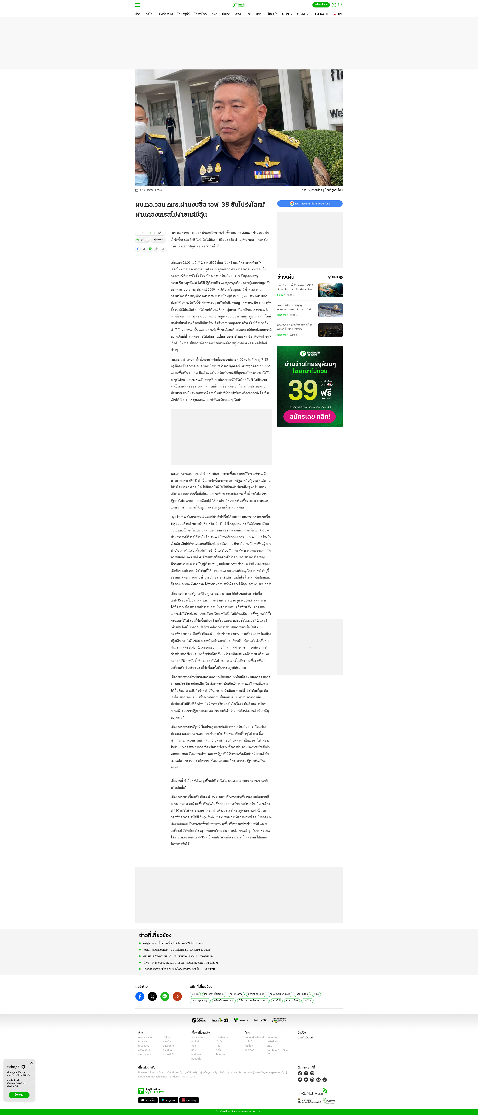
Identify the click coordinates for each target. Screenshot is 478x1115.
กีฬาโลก (249, 1046)
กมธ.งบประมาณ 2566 (280, 994)
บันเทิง (219, 1041)
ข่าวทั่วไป (307, 1000)
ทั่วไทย (166, 1037)
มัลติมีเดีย (196, 1058)
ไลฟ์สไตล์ (221, 1054)
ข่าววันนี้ (277, 1000)
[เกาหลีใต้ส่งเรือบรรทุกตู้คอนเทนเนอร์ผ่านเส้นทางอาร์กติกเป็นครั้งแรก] (330, 310)
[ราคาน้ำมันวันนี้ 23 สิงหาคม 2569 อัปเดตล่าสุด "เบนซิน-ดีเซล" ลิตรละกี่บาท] (330, 290)
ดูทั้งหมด (333, 277)
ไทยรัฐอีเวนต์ (305, 1037)
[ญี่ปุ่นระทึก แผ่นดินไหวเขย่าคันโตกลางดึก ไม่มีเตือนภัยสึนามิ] (330, 330)
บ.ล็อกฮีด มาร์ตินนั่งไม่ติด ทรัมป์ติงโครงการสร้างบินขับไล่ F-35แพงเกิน (179, 969)
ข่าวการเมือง (292, 1000)
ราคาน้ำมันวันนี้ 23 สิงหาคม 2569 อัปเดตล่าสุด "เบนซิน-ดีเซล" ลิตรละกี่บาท (296, 288)
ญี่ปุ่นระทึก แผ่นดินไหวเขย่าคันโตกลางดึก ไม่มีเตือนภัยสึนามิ (295, 327)
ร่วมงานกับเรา (157, 1072)
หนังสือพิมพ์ (222, 1037)
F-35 (316, 994)
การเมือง (316, 190)
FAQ (222, 1072)
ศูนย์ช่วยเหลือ (234, 1072)
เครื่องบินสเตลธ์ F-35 (224, 1000)
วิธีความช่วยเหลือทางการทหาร (253, 1000)
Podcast (196, 1054)
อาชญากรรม (144, 1050)
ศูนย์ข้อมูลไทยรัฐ (208, 1072)
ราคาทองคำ (144, 1054)
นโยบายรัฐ (143, 1046)
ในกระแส (281, 295)
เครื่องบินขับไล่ (302, 994)
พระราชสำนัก (145, 1037)
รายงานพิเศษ (198, 1037)
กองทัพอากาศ (236, 994)
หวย (218, 1046)
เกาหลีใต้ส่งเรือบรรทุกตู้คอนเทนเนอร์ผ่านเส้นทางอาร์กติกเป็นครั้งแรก (294, 308)
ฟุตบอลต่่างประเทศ (254, 1037)
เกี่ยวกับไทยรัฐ (174, 1072)
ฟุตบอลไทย (272, 1037)
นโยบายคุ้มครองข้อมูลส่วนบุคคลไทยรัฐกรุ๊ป (266, 1072)
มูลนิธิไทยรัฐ (191, 1072)
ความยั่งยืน (169, 1054)
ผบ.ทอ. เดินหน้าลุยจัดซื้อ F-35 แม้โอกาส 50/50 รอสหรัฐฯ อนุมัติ (176, 950)
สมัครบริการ (321, 4)
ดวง (193, 1046)
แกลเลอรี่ (249, 1050)
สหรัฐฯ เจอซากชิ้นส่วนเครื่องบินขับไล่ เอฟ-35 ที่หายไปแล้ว (173, 943)
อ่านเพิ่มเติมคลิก (14, 1081)
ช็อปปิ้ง (302, 1032)
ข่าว (304, 190)
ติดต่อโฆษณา (189, 1076)
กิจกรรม (142, 1072)
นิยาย (194, 1050)
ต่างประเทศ (282, 315)
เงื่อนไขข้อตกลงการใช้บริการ (152, 1076)
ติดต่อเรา (175, 1076)
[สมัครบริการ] (310, 386)
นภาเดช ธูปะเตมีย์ (256, 994)
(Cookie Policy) (14, 1086)
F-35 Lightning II (200, 1000)
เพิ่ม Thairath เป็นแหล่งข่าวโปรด (312, 203)
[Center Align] (31, 1062)
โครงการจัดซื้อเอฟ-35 (214, 994)
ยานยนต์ (167, 1050)
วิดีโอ (219, 1050)
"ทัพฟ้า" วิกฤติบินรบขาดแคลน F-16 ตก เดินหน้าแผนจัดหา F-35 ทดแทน (180, 963)
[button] (137, 248)
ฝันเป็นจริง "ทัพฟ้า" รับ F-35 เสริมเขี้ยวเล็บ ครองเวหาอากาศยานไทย (178, 956)
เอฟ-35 (195, 994)
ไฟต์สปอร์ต (272, 1041)
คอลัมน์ (195, 1041)
